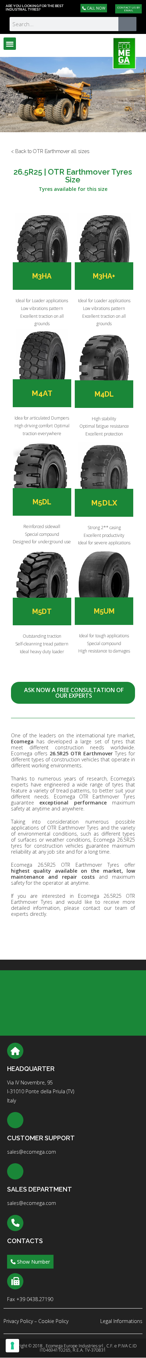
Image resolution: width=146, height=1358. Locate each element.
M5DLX (104, 502)
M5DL (42, 502)
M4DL (104, 394)
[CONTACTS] (15, 1223)
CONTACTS (25, 1241)
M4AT (42, 393)
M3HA (41, 276)
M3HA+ (104, 276)
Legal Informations (121, 1321)
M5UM (104, 611)
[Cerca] (127, 24)
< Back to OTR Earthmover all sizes (50, 151)
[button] (10, 43)
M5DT (42, 611)
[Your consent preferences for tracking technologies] (12, 1345)
